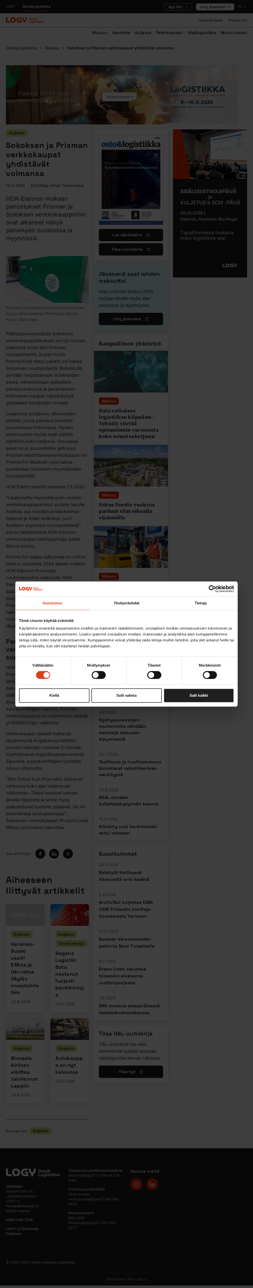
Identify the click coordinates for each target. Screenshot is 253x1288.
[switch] (99, 675)
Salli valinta (126, 695)
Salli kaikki (199, 695)
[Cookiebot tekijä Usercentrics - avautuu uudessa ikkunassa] (212, 589)
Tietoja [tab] (201, 603)
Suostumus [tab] (52, 603)
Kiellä (54, 695)
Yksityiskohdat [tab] (126, 603)
